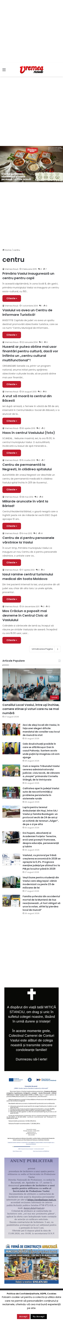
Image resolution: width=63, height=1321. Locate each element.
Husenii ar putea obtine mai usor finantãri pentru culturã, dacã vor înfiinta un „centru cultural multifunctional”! (30, 353)
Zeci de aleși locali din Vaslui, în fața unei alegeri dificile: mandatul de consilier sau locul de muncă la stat (41, 730)
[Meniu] (4, 71)
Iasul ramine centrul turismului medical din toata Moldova (27, 576)
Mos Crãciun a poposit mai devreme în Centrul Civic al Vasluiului (24, 615)
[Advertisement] (31, 31)
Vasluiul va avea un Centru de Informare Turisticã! (27, 312)
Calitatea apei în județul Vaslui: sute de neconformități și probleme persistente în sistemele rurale (41, 793)
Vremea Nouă (11, 269)
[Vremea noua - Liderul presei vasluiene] (31, 69)
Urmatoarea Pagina (42, 648)
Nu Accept (39, 1316)
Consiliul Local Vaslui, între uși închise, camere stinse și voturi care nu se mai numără (30, 709)
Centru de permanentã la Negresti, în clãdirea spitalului (27, 466)
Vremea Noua (11, 342)
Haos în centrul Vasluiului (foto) (28, 432)
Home (7, 250)
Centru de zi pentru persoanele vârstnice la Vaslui (28, 540)
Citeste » (11, 298)
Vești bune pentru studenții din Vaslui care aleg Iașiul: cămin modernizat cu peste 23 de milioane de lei (41, 882)
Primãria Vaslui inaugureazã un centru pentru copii (28, 275)
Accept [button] (23, 1316)
